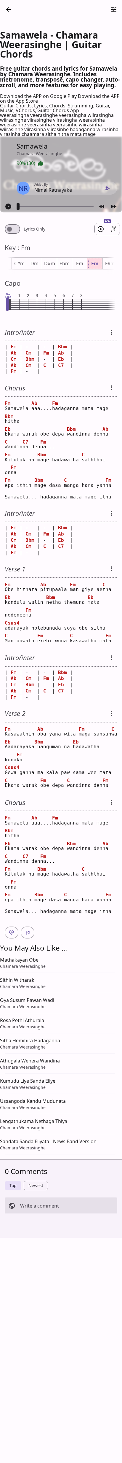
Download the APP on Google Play (39, 96)
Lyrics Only (34, 229)
